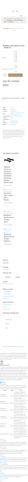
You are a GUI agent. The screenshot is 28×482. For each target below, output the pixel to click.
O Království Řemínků (7, 304)
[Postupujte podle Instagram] (13, 277)
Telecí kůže (12, 109)
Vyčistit (15, 71)
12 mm (11, 112)
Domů (5, 18)
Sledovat (8, 277)
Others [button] (1, 472)
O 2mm (12, 116)
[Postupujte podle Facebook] (4, 277)
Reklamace (5, 298)
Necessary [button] (2, 381)
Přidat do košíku (15, 75)
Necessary (4, 382)
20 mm (22, 112)
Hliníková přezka (14, 122)
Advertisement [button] (3, 462)
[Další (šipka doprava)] (1, 481)
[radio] (15, 51)
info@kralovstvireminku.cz (8, 283)
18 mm (18, 112)
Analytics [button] (2, 454)
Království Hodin (6, 309)
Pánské (15, 121)
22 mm (11, 114)
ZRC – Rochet (13, 124)
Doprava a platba (6, 293)
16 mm (15, 112)
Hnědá (11, 107)
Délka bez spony (8, 69)
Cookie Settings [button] (3, 359)
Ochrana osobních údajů (8, 296)
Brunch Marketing (20, 346)
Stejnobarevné (13, 111)
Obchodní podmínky (7, 291)
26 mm (18, 114)
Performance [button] (3, 447)
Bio (11, 119)
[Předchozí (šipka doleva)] (0, 481)
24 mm (15, 114)
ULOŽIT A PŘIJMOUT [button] (4, 478)
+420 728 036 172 (6, 269)
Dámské (12, 121)
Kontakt (4, 306)
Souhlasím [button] (9, 359)
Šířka (4, 57)
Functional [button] (2, 439)
